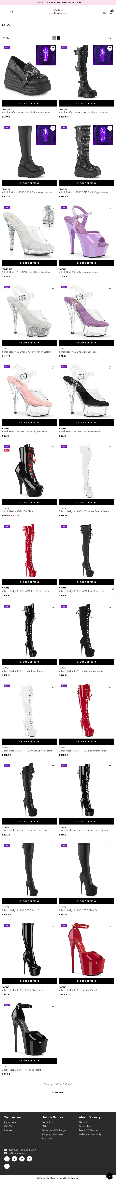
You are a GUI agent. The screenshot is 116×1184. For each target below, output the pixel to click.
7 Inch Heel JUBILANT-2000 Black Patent (23, 990)
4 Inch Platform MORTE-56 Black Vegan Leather (26, 112)
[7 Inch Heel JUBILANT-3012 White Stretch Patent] (29, 710)
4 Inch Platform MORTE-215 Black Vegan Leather (84, 192)
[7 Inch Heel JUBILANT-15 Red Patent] (86, 949)
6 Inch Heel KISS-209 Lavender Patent (78, 272)
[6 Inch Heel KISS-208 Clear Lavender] (86, 311)
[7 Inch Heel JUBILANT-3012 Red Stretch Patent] (86, 710)
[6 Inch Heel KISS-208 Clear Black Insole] (86, 391)
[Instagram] (14, 1158)
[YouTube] (29, 1158)
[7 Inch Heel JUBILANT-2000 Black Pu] (86, 869)
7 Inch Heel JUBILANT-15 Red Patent (78, 990)
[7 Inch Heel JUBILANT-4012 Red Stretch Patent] (29, 550)
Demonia (6, 109)
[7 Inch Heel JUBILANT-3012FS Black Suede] (86, 630)
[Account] (104, 12)
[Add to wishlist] (52, 48)
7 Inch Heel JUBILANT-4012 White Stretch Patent (84, 511)
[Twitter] (7, 1166)
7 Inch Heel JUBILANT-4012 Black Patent (23, 671)
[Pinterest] (22, 1158)
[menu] (4, 12)
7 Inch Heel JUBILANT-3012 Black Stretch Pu (25, 830)
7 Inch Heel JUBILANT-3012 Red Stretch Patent (83, 750)
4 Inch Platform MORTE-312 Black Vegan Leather (84, 112)
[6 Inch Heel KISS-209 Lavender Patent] (86, 231)
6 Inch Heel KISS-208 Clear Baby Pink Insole (25, 431)
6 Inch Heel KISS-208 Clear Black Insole (79, 431)
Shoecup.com (56, 1178)
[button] (54, 38)
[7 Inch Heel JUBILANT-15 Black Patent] (29, 1029)
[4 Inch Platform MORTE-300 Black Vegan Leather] (29, 151)
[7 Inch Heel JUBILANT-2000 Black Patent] (29, 949)
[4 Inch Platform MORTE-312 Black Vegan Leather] (86, 71)
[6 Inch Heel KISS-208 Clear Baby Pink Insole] (29, 391)
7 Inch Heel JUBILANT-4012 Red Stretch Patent (26, 591)
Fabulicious (7, 269)
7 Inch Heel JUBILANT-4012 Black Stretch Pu (82, 591)
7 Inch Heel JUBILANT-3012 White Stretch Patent (27, 750)
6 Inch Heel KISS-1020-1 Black (17, 511)
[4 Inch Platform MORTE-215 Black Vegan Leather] (86, 151)
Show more (58, 1092)
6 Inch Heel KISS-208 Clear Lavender (78, 351)
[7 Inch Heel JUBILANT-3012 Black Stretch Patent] (86, 789)
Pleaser (62, 269)
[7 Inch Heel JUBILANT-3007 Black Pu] (29, 869)
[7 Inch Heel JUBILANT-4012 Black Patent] (29, 630)
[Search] (12, 12)
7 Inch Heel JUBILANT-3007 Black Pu (21, 910)
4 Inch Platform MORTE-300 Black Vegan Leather (27, 192)
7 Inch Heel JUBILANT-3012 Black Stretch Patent (83, 830)
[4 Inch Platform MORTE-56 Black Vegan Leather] (29, 71)
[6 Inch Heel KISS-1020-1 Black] (29, 470)
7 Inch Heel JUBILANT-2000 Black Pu (78, 910)
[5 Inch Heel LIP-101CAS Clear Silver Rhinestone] (29, 231)
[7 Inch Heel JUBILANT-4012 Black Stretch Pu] (86, 550)
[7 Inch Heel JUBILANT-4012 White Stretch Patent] (86, 470)
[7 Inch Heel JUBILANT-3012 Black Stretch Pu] (29, 789)
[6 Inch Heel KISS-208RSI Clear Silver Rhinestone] (29, 311)
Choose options (29, 103)
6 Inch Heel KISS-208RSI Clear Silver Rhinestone (26, 351)
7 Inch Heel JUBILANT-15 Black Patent (21, 1069)
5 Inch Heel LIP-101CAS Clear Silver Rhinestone (26, 272)
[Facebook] (7, 1158)
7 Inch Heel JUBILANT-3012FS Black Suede (81, 671)
